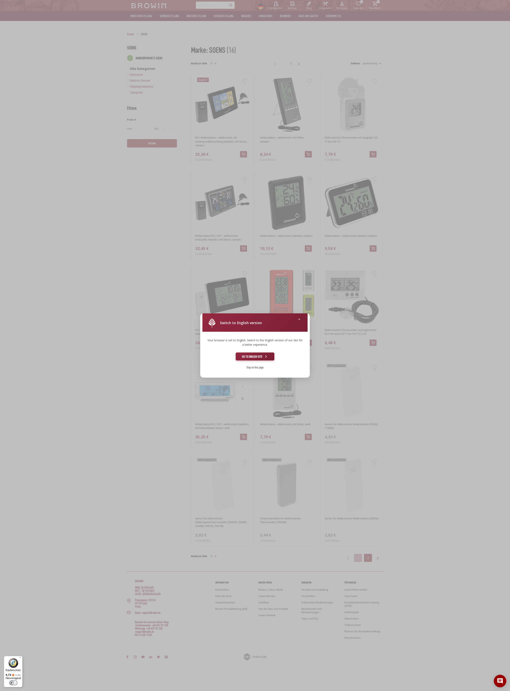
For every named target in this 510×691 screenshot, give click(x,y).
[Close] (299, 319)
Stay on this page (255, 367)
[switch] (13, 682)
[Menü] (20, 658)
